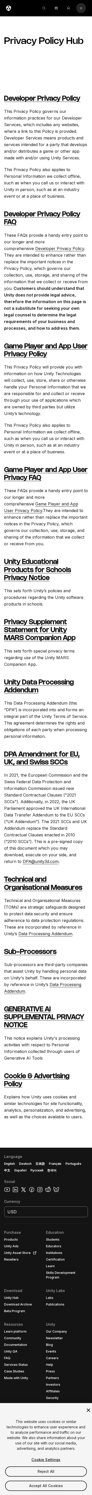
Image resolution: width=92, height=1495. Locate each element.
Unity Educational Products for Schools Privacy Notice (37, 570)
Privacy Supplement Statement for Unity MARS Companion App (40, 630)
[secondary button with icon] (81, 8)
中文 (7, 1170)
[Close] (88, 1410)
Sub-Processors (30, 952)
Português (73, 1164)
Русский (36, 1170)
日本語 (40, 1164)
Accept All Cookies (46, 1486)
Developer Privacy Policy (42, 99)
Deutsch (25, 1164)
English (9, 1164)
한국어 (51, 1170)
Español (20, 1170)
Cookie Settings (45, 1459)
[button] (46, 1321)
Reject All (46, 1471)
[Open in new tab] (34, 1253)
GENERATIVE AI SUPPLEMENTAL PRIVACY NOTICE (44, 1017)
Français (55, 1164)
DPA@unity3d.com (41, 861)
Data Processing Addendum (45, 933)
